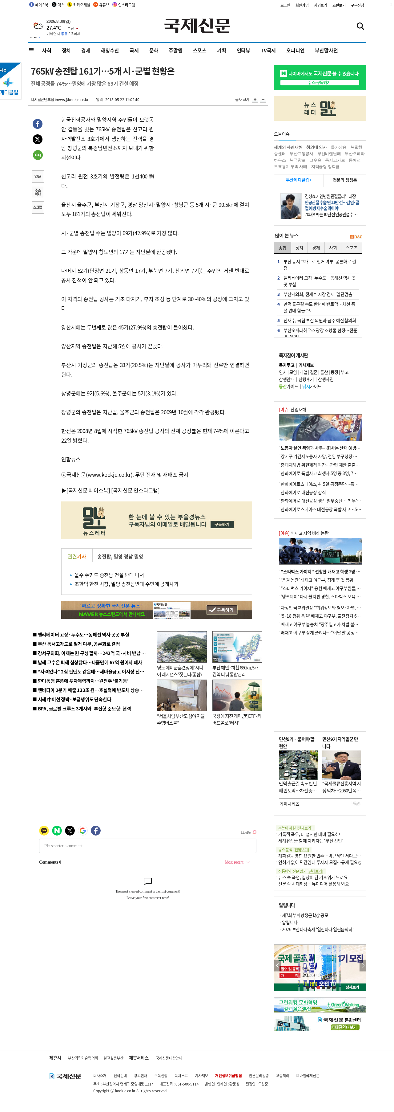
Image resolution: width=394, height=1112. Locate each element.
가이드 (288, 386)
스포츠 (200, 50)
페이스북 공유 (37, 125)
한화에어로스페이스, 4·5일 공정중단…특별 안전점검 (328, 484)
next (363, 965)
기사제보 (201, 1075)
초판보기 (339, 5)
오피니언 (295, 50)
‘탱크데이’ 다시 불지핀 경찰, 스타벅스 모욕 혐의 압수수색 (331, 596)
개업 (303, 372)
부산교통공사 (301, 153)
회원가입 (302, 5)
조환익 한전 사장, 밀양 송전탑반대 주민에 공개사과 (126, 583)
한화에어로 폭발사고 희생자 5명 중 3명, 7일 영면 (323, 473)
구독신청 (357, 5)
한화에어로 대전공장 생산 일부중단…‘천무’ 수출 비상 (327, 500)
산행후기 (306, 379)
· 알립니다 (288, 922)
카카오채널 (81, 4)
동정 (334, 372)
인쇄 (37, 177)
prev (277, 965)
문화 (154, 50)
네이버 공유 (37, 155)
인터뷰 (243, 50)
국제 (134, 50)
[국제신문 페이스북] (88, 490)
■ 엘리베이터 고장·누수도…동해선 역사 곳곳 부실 (80, 634)
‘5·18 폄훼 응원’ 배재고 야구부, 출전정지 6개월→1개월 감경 (334, 616)
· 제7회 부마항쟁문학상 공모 (303, 915)
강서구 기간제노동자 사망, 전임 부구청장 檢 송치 (323, 456)
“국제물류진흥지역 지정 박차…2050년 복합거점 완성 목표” (341, 790)
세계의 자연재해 (288, 147)
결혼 (314, 372)
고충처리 (282, 1075)
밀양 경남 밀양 (128, 556)
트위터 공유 (37, 140)
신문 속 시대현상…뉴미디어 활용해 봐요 (313, 884)
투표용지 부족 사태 (290, 166)
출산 (324, 372)
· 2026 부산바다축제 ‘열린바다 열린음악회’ (316, 929)
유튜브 (104, 4)
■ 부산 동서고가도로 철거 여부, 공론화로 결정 (76, 643)
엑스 (61, 4)
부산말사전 (326, 50)
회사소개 (100, 1075)
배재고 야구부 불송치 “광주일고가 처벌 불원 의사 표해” (329, 624)
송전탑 (104, 556)
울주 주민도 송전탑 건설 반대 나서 (109, 574)
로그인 (285, 5)
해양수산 (110, 50)
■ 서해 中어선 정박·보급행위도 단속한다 (71, 699)
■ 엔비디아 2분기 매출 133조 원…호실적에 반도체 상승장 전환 (92, 690)
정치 (66, 50)
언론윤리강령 (259, 1075)
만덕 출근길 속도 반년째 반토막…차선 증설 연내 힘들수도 (298, 790)
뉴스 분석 (293, 849)
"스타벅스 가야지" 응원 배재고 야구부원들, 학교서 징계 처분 (334, 588)
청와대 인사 (316, 147)
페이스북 (41, 4)
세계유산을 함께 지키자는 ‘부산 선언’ (310, 840)
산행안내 (286, 379)
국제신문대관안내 (169, 1058)
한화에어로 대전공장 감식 (303, 492)
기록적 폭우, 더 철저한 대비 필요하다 (310, 834)
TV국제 (268, 50)
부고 (344, 372)
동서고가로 (335, 160)
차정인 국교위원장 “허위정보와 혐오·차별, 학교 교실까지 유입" (336, 607)
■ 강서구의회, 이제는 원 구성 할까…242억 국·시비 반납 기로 (91, 653)
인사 (283, 372)
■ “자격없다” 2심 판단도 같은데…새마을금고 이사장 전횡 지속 (92, 671)
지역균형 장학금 (325, 166)
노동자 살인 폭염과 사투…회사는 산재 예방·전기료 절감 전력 (334, 448)
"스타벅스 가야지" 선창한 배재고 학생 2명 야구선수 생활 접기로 (337, 571)
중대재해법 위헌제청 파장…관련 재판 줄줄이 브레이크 (328, 465)
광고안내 (140, 1075)
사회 (46, 50)
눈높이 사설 (295, 828)
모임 (293, 372)
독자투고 (181, 1075)
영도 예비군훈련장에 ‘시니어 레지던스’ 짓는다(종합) (180, 671)
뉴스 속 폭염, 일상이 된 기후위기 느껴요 (313, 877)
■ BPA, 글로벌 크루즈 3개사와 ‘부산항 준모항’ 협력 (81, 708)
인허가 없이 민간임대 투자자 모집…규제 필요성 (320, 862)
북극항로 (297, 160)
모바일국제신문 (308, 1075)
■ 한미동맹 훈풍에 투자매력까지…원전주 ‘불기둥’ (80, 680)
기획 (221, 50)
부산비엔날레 (329, 153)
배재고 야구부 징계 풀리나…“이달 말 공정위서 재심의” (329, 632)
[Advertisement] (203, 153)
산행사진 (325, 379)
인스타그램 (126, 4)
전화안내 (120, 1075)
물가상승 (339, 147)
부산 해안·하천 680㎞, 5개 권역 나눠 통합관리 (235, 671)
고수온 (315, 160)
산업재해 (292, 409)
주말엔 (175, 50)
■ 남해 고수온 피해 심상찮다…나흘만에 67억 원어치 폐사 (87, 662)
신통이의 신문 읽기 (300, 871)
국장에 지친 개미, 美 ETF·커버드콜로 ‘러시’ (236, 719)
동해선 (354, 160)
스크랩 (37, 208)
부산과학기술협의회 (83, 1058)
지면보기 (320, 5)
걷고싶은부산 (113, 1058)
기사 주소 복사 (37, 192)
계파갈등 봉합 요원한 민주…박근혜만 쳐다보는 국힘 (324, 855)
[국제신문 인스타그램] (135, 490)
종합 (283, 247)
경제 (85, 50)
